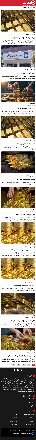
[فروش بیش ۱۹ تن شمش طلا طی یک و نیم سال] (18, 339)
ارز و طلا (31, 421)
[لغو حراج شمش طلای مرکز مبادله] (18, 127)
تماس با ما (31, 399)
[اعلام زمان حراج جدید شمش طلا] (18, 162)
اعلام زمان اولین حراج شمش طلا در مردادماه (22, 321)
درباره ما (31, 402)
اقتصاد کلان (31, 33)
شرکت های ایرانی (29, 414)
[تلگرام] (15, 370)
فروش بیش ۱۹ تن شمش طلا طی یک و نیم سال (21, 356)
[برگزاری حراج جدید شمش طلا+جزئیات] (18, 268)
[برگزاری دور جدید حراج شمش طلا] (18, 91)
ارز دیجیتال (13, 421)
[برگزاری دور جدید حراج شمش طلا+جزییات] (18, 21)
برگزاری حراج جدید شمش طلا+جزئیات (24, 285)
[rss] (21, 370)
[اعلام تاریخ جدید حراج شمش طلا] (18, 197)
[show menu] (5, 3)
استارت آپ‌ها (30, 425)
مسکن (15, 418)
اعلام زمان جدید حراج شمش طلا (26, 73)
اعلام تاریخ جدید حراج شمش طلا (25, 215)
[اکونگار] (21, 3)
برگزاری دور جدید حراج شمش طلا (26, 108)
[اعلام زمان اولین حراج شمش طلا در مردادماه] (18, 303)
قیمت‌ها (14, 425)
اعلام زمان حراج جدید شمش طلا (26, 179)
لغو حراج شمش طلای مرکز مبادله (26, 144)
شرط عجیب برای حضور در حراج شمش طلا (23, 250)
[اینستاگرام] (18, 370)
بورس (15, 414)
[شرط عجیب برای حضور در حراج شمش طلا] (18, 233)
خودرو (32, 418)
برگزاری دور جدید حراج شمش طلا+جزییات (23, 38)
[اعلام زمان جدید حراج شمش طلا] (18, 56)
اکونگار (14, 431)
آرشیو (32, 406)
